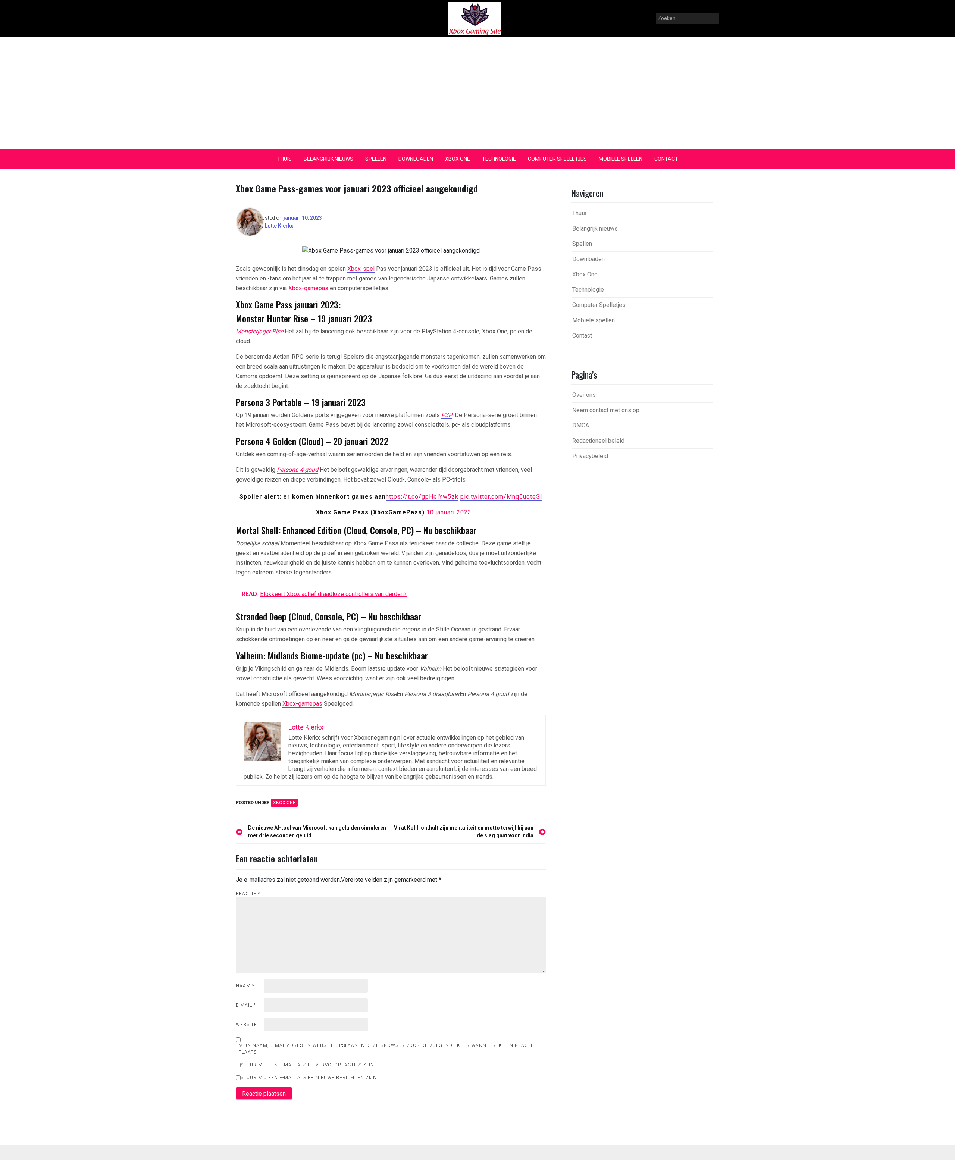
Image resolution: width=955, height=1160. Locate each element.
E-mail (246, 1005)
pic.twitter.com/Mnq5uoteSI (501, 496)
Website (246, 1024)
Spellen (375, 159)
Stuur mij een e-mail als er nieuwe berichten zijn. (309, 1077)
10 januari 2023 (449, 512)
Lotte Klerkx (279, 226)
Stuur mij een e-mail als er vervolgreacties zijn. (308, 1064)
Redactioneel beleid (598, 440)
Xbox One (457, 159)
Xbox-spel (361, 268)
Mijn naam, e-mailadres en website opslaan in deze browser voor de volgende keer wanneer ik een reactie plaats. (387, 1049)
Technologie (499, 159)
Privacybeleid (590, 456)
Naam (245, 985)
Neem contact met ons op (605, 410)
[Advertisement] (477, 93)
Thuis (284, 159)
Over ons (584, 394)
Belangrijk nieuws (328, 159)
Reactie (248, 893)
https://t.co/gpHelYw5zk (422, 496)
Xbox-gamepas (307, 288)
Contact (666, 159)
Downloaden (415, 159)
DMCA (580, 425)
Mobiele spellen (620, 159)
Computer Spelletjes (557, 159)
